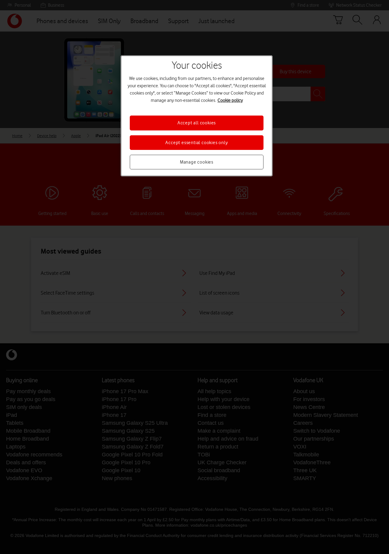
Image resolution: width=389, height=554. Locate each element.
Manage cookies (196, 162)
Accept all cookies (196, 123)
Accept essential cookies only (196, 142)
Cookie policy (230, 100)
